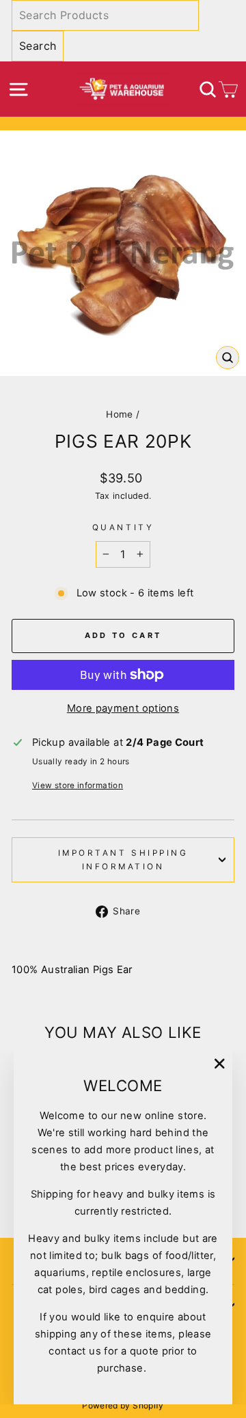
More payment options (123, 708)
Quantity (123, 527)
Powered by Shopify (123, 1405)
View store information (77, 785)
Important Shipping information (123, 859)
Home (119, 414)
